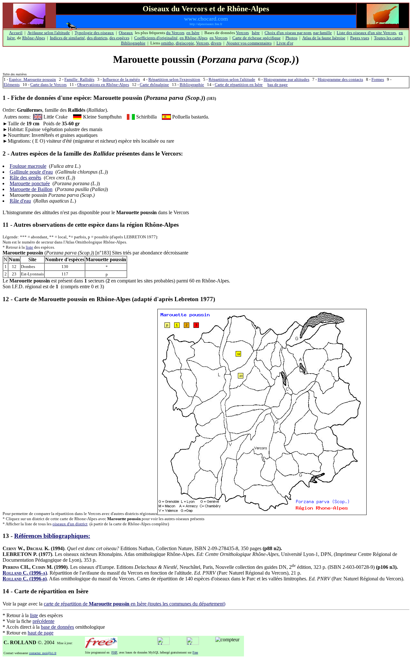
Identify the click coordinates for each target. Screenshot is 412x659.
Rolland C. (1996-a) (25, 573)
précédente (43, 621)
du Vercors (175, 32)
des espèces (119, 37)
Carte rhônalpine (154, 84)
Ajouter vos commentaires (249, 43)
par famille (322, 32)
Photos (291, 37)
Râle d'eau (20, 201)
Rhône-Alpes (33, 37)
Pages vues (359, 37)
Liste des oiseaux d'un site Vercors (366, 32)
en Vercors (219, 37)
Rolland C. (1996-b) (25, 578)
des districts (97, 37)
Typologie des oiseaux (94, 32)
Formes (377, 79)
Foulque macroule (28, 166)
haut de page (40, 632)
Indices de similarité (67, 37)
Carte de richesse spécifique (256, 37)
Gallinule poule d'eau (31, 172)
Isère (256, 32)
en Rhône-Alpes (194, 37)
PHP (114, 652)
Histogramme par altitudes (286, 79)
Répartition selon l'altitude (232, 79)
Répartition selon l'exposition (174, 79)
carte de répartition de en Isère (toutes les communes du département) (134, 603)
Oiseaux (126, 32)
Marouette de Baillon (31, 189)
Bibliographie (133, 43)
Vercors (242, 32)
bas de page (277, 84)
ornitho (167, 43)
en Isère (193, 32)
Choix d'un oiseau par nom (288, 32)
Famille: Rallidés (79, 79)
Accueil (16, 32)
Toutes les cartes (388, 37)
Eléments (12, 84)
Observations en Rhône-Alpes (103, 84)
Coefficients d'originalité (156, 37)
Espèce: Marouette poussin (32, 79)
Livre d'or (284, 43)
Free (195, 652)
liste (29, 247)
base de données (57, 627)
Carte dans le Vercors (48, 84)
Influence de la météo (121, 79)
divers (216, 43)
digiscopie (185, 43)
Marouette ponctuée (30, 183)
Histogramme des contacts (340, 79)
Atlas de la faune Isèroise (323, 37)
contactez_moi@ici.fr (42, 653)
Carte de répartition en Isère (239, 84)
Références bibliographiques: (52, 535)
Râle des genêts (25, 177)
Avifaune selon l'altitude (48, 32)
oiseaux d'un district (70, 523)
